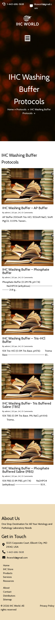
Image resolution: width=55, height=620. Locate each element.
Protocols (21, 109)
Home (10, 109)
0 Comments (27, 212)
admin (7, 212)
